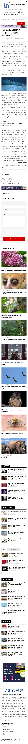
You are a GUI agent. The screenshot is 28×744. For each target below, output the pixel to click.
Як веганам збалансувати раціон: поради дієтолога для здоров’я (16, 646)
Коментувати (14, 238)
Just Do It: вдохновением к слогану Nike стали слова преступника (17, 568)
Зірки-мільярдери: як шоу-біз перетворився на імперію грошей (16, 497)
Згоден (21, 23)
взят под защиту (22, 162)
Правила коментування (8, 733)
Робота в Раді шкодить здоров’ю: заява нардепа (16, 532)
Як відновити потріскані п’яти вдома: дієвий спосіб (17, 512)
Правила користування (8, 729)
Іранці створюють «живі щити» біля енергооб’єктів (17, 525)
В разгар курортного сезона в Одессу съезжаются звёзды (16, 561)
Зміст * (5, 214)
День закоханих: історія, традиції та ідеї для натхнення (17, 632)
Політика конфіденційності (9, 727)
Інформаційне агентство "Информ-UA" (11, 739)
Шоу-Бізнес (6, 466)
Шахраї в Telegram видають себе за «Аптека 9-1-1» (16, 590)
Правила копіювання (8, 731)
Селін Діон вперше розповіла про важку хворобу (16, 470)
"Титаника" (8, 61)
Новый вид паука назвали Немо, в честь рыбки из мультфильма (12, 434)
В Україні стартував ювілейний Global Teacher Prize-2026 (17, 519)
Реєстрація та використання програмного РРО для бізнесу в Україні (15, 654)
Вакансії (5, 726)
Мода (18, 549)
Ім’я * (5, 203)
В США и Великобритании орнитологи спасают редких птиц (13, 387)
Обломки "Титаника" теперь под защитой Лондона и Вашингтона (11, 124)
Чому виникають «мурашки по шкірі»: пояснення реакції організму (17, 597)
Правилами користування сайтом (12, 9)
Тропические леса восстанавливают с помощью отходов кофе (13, 340)
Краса (14, 549)
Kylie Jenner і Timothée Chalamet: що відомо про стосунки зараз (17, 477)
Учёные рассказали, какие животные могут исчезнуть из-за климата (13, 292)
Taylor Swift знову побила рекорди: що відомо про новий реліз (16, 491)
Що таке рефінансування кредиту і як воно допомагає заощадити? (17, 625)
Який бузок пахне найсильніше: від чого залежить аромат (13, 270)
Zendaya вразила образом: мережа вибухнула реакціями (16, 484)
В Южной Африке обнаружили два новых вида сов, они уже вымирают (13, 410)
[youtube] (8, 720)
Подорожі (10, 549)
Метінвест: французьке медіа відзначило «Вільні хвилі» (15, 604)
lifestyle (4, 549)
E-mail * (5, 209)
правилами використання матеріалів (13, 11)
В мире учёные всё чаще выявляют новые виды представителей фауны (11, 316)
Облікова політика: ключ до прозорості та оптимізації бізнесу (16, 639)
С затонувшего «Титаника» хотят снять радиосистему (11, 173)
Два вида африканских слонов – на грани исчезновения (13, 457)
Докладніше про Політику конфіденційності (13, 19)
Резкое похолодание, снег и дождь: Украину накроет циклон (12, 363)
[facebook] (5, 720)
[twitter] (2, 720)
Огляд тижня (6, 621)
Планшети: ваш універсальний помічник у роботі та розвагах (16, 554)
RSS (4, 734)
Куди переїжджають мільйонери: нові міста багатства (17, 539)
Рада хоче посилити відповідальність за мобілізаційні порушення (17, 583)
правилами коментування (10, 12)
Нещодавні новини (8, 508)
